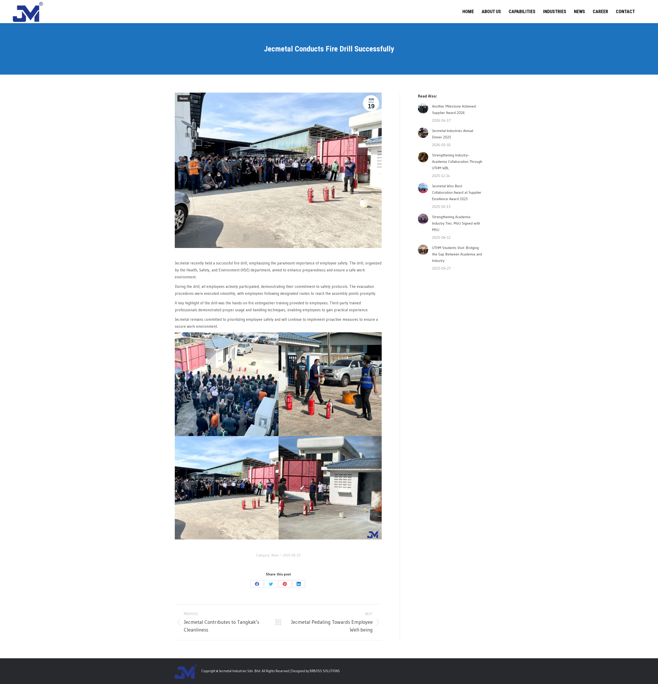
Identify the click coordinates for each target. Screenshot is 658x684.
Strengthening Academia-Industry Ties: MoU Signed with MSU (456, 223)
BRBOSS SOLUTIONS (325, 671)
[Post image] (423, 108)
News (184, 98)
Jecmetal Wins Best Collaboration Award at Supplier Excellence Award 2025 (456, 192)
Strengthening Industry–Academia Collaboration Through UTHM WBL (457, 161)
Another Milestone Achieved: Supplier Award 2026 (454, 109)
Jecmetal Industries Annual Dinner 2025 (452, 133)
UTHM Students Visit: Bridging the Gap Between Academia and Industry (457, 254)
